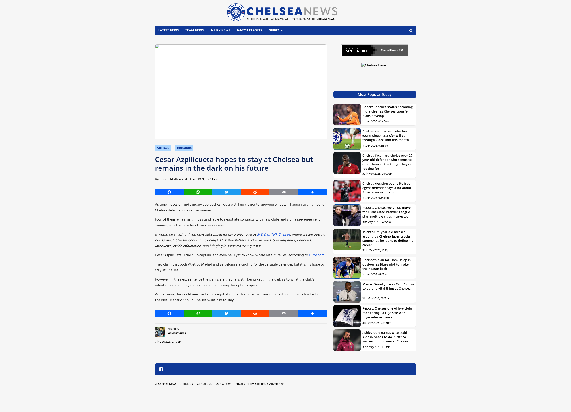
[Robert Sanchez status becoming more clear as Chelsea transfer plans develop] (347, 114)
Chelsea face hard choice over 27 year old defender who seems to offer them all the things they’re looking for (387, 162)
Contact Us (204, 384)
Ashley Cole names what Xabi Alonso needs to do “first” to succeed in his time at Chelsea (385, 336)
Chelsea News (167, 384)
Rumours (184, 148)
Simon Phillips (170, 179)
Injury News (220, 30)
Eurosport (316, 255)
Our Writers (223, 384)
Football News (389, 50)
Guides (274, 30)
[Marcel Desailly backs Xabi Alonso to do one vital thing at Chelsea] (347, 292)
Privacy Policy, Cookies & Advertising (260, 384)
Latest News (168, 30)
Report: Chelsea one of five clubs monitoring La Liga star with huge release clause (387, 312)
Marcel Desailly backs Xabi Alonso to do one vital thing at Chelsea (388, 286)
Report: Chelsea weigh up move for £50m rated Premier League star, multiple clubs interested (386, 211)
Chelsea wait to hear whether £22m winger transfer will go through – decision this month (385, 135)
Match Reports (249, 30)
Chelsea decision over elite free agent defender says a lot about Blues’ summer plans (386, 187)
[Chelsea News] (374, 68)
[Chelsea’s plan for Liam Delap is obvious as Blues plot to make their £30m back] (347, 268)
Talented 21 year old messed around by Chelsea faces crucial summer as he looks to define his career (387, 238)
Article (163, 148)
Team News (194, 30)
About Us (186, 384)
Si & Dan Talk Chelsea (273, 235)
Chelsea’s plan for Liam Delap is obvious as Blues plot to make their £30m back (386, 264)
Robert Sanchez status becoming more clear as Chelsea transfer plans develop (387, 111)
